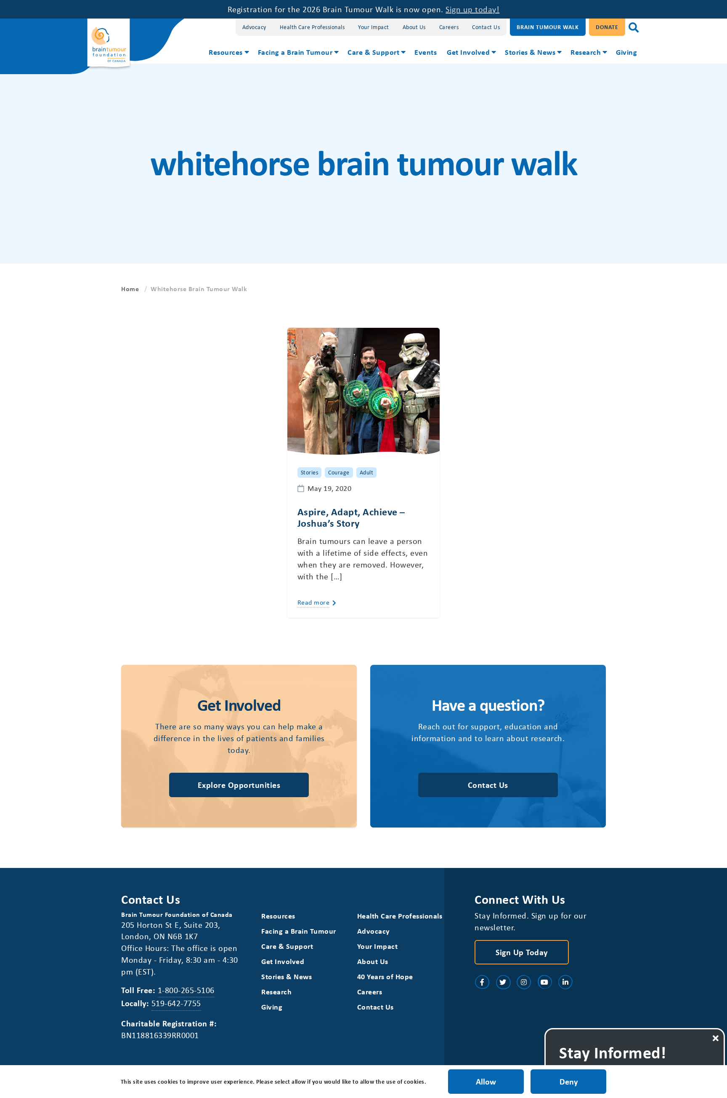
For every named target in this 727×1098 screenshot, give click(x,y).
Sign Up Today (522, 952)
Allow (486, 1081)
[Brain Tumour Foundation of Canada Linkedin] (565, 982)
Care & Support (373, 52)
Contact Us (486, 27)
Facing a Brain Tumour (295, 52)
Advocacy (254, 27)
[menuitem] (228, 53)
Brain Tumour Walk (548, 27)
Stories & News (530, 52)
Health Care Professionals (312, 27)
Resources (226, 52)
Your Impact (373, 27)
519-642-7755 (176, 1003)
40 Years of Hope (385, 976)
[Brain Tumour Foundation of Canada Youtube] (544, 982)
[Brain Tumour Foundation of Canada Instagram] (523, 982)
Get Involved (468, 52)
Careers (449, 27)
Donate (607, 27)
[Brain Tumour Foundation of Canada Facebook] (482, 982)
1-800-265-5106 (186, 990)
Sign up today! (472, 9)
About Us (414, 27)
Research (585, 52)
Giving (626, 52)
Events (425, 52)
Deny (569, 1081)
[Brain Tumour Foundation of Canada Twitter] (503, 982)
